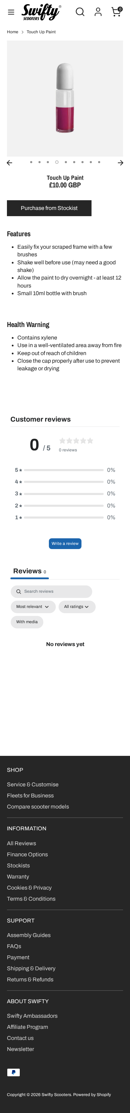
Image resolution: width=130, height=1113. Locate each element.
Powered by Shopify (92, 1094)
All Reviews (21, 843)
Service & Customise (33, 784)
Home (12, 31)
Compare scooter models (38, 807)
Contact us (20, 1038)
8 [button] (91, 162)
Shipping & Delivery (31, 968)
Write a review (65, 543)
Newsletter (20, 1049)
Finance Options (27, 854)
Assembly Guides (29, 935)
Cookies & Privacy (29, 888)
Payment (18, 957)
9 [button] (99, 162)
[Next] (120, 162)
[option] (65, 99)
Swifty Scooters (56, 1094)
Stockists (18, 865)
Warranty (18, 877)
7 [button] (82, 162)
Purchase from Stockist (49, 208)
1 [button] (31, 162)
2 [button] (39, 162)
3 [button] (48, 162)
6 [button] (74, 162)
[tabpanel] (65, 652)
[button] (65, 470)
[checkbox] (27, 622)
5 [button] (66, 162)
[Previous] (9, 162)
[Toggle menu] (11, 12)
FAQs (14, 946)
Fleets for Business (30, 795)
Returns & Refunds (30, 979)
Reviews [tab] (29, 571)
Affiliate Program (27, 1027)
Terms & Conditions (31, 899)
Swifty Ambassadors (32, 1016)
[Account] (98, 8)
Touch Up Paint (41, 31)
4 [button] (57, 162)
